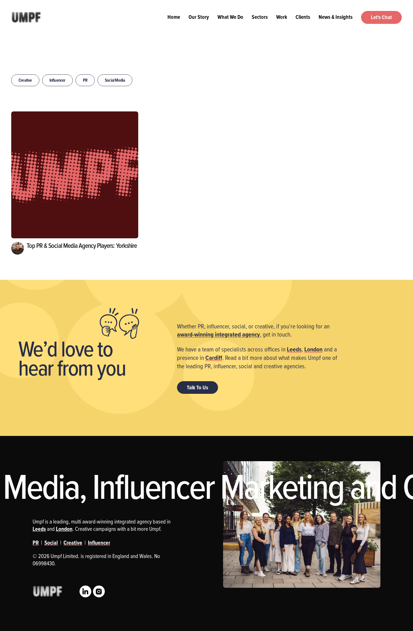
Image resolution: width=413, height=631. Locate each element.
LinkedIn (85, 591)
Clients (303, 17)
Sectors (260, 17)
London (313, 349)
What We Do (230, 17)
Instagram (99, 591)
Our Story (199, 17)
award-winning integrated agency (218, 334)
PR (85, 80)
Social (51, 543)
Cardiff (213, 357)
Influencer (57, 80)
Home (173, 17)
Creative (25, 80)
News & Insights (336, 17)
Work (281, 17)
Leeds (294, 349)
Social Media (115, 80)
